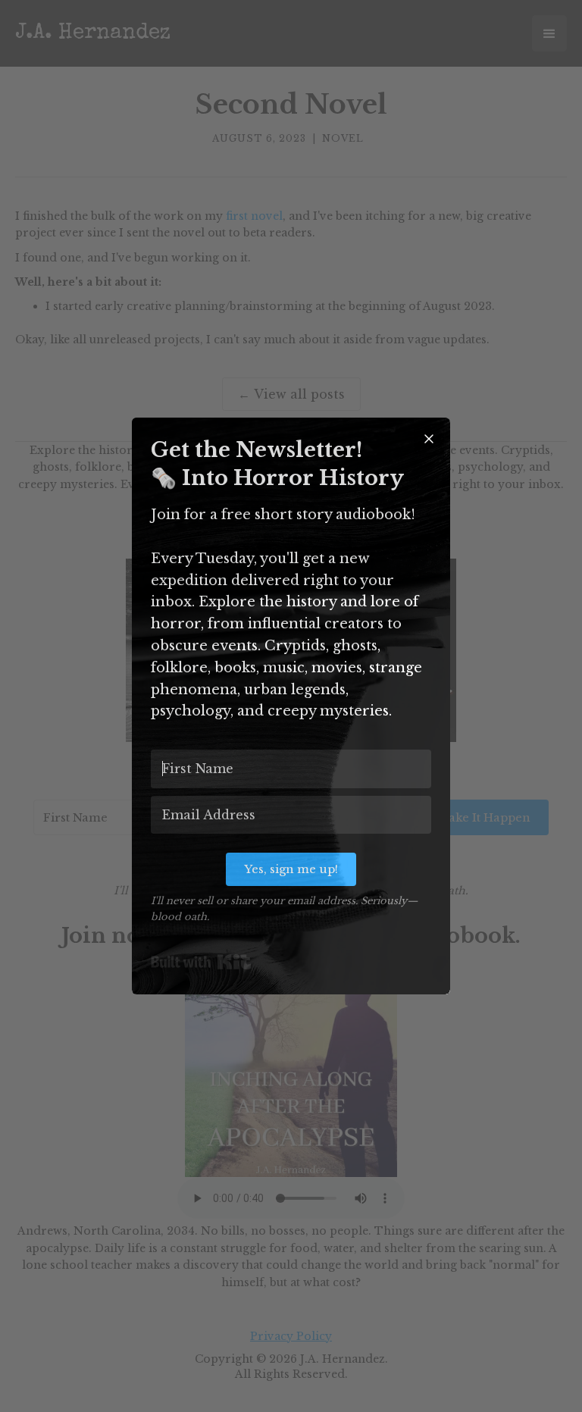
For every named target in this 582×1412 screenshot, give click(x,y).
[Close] (429, 439)
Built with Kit (201, 961)
